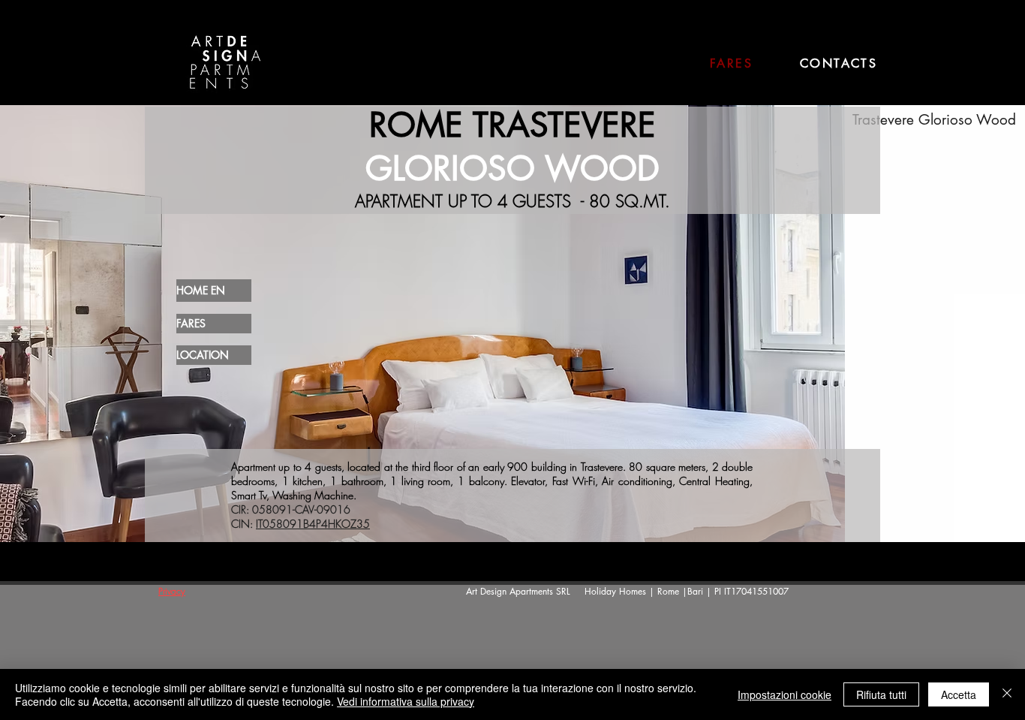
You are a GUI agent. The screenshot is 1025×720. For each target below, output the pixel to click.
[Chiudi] (1007, 694)
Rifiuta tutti (881, 694)
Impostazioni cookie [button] (784, 694)
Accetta (958, 694)
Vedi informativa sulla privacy (405, 701)
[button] (512, 322)
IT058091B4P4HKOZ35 (313, 524)
